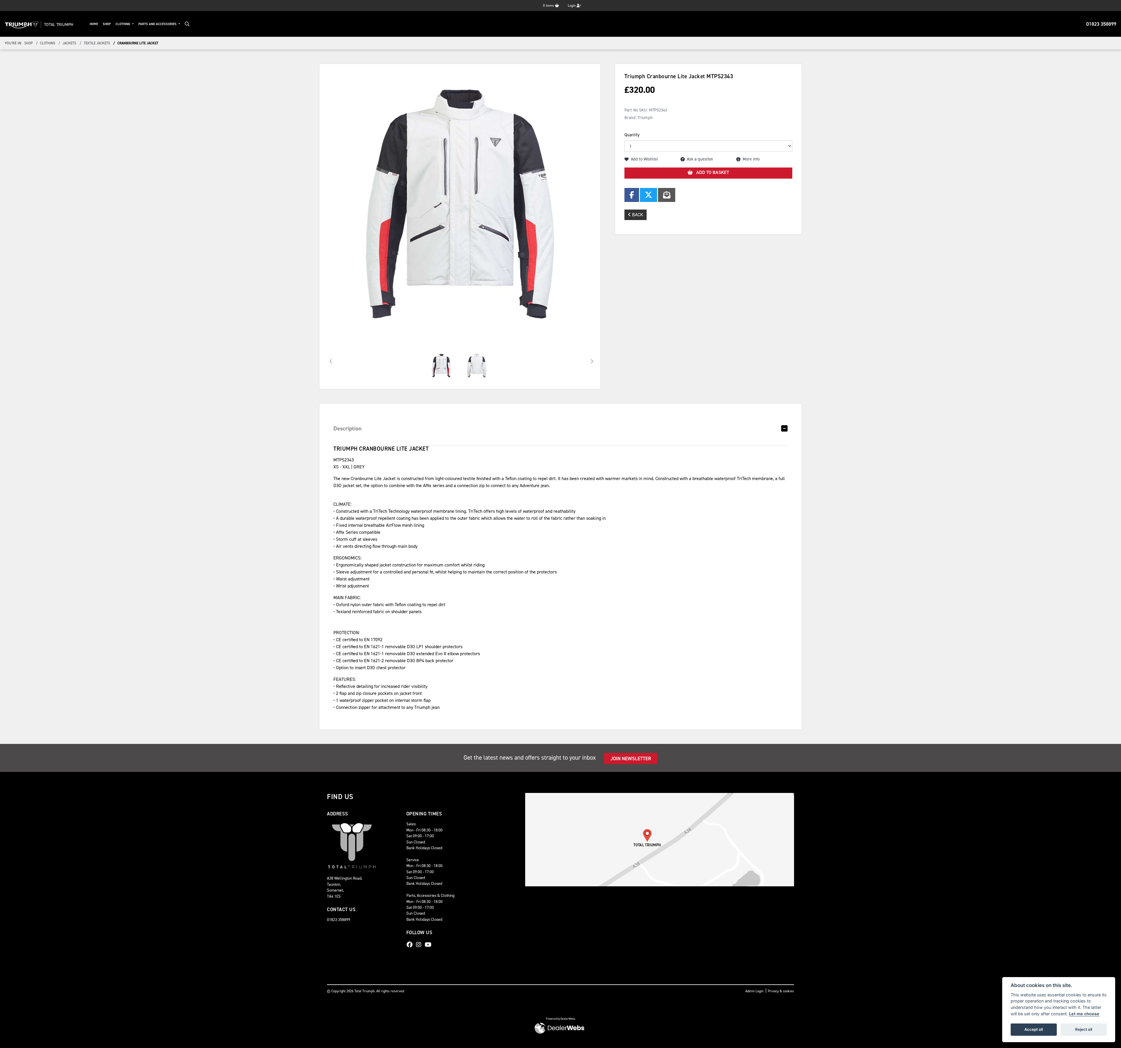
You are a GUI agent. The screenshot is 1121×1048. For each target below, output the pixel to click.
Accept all (1033, 1029)
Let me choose (1084, 1013)
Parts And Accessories (157, 24)
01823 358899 (1101, 23)
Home (94, 24)
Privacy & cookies (781, 991)
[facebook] (411, 944)
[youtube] (429, 944)
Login (572, 5)
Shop (107, 24)
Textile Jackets (97, 43)
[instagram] (420, 944)
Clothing (123, 24)
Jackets (69, 43)
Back (637, 215)
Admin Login (754, 991)
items (549, 5)
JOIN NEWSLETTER (630, 758)
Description (347, 428)
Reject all (1083, 1029)
